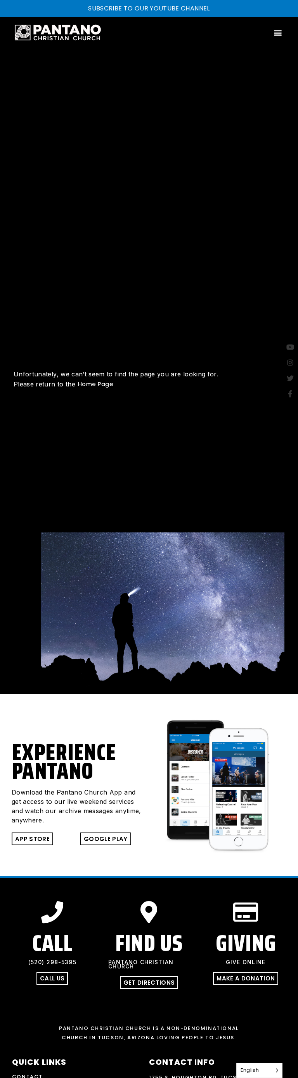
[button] (278, 32)
